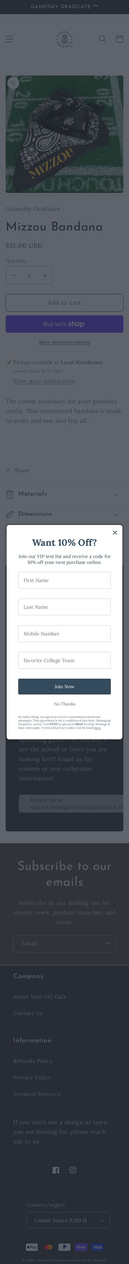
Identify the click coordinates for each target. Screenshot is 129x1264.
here (97, 727)
